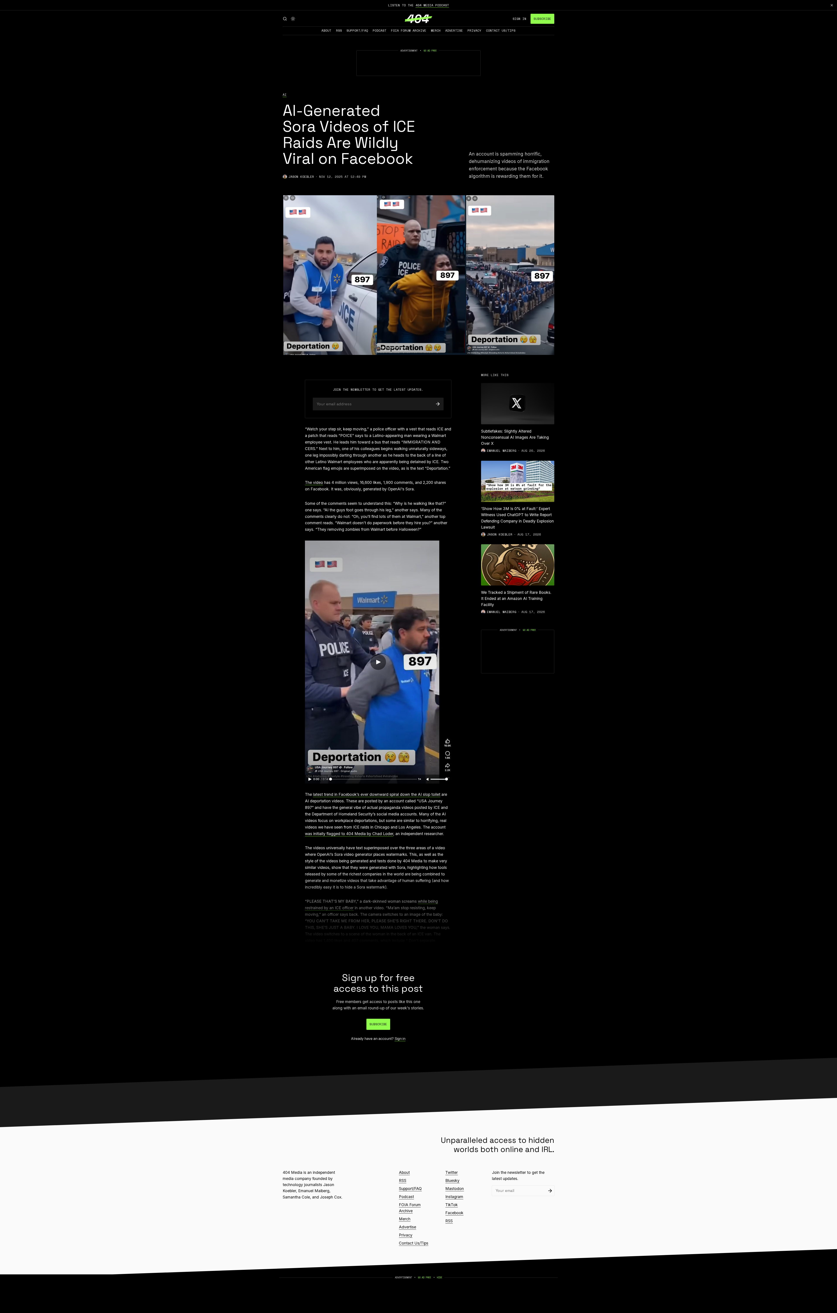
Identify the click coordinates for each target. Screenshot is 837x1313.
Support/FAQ (357, 30)
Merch (436, 30)
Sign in (519, 18)
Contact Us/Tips (500, 30)
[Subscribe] (438, 404)
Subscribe (542, 18)
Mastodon (454, 1188)
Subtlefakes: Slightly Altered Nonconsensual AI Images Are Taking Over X (515, 437)
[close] (831, 5)
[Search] (285, 19)
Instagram (454, 1196)
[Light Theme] (293, 19)
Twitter (451, 1172)
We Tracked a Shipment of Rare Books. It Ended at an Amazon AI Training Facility (516, 598)
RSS (339, 30)
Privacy (474, 30)
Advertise (454, 30)
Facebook (454, 1212)
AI (285, 95)
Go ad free (430, 50)
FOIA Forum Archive (408, 30)
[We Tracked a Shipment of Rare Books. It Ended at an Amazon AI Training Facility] (517, 564)
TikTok (451, 1204)
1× (419, 779)
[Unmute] (427, 779)
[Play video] (378, 662)
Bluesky (452, 1180)
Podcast (379, 30)
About (326, 30)
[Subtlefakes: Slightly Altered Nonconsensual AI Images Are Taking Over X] (517, 403)
